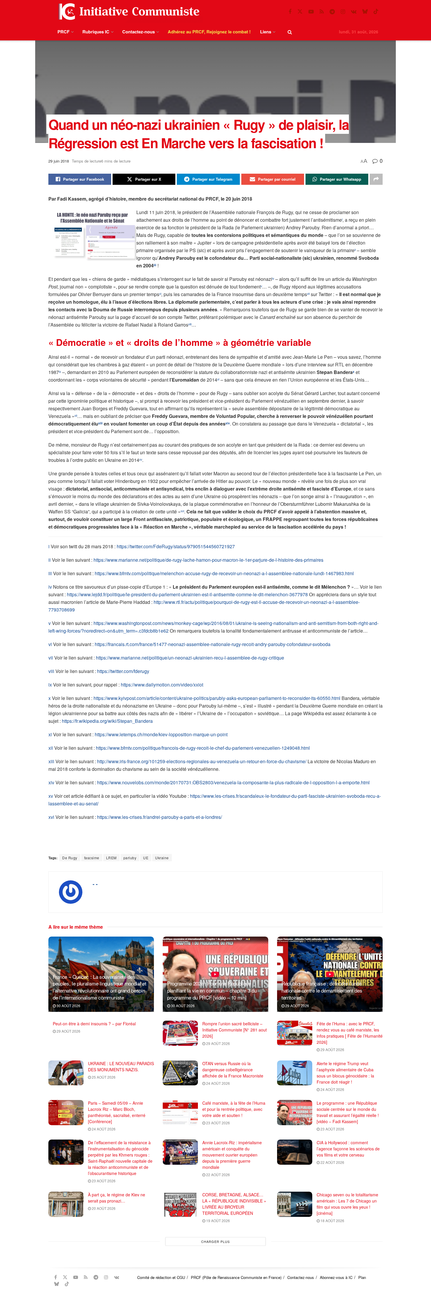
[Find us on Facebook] (290, 11)
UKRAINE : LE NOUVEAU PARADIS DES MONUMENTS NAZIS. (121, 1066)
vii (50, 657)
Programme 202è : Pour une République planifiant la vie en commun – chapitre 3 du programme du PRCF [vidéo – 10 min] (212, 990)
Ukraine (162, 857)
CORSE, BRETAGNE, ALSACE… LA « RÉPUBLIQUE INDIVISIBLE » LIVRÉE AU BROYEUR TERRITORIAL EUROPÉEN (234, 1204)
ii (49, 559)
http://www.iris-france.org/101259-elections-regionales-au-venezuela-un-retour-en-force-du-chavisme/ (201, 761)
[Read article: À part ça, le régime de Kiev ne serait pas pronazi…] (66, 1204)
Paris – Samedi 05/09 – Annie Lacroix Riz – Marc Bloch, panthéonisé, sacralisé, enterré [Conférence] (116, 1112)
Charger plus (215, 1241)
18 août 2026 (332, 1220)
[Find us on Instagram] (343, 11)
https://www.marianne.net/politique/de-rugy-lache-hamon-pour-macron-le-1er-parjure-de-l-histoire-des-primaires (208, 559)
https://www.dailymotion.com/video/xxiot (162, 684)
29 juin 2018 (58, 161)
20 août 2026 (103, 1208)
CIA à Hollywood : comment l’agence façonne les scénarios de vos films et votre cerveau (348, 1149)
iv (50, 586)
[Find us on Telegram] (332, 11)
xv (50, 795)
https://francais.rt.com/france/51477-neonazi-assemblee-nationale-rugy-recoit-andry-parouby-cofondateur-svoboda (212, 644)
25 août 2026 (103, 1077)
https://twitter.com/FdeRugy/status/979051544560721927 (176, 546)
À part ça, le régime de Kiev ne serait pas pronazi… (116, 1198)
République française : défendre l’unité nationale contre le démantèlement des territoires (321, 990)
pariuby (130, 857)
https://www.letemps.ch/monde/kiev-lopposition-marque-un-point (161, 734)
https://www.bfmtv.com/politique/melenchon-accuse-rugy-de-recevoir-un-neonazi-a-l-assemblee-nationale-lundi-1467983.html (224, 573)
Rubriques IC (95, 31)
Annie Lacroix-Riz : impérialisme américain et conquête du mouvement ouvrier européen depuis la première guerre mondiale (232, 1155)
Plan (362, 1277)
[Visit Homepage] (128, 11)
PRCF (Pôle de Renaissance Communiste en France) (236, 1277)
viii (51, 671)
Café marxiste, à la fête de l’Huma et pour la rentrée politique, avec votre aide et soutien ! (233, 1109)
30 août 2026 (68, 1005)
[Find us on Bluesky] (365, 11)
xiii (51, 761)
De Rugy (69, 857)
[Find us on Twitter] (300, 11)
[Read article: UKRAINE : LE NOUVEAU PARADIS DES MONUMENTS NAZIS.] (66, 1073)
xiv (51, 782)
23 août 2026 (217, 1122)
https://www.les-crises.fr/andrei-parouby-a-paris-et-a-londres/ (159, 817)
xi (50, 734)
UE (145, 857)
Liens (265, 31)
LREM (111, 857)
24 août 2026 (217, 1083)
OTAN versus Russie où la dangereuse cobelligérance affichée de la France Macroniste (232, 1069)
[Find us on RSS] (322, 11)
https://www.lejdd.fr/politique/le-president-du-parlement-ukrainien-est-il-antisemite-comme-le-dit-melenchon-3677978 (187, 594)
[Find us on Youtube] (311, 11)
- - (95, 884)
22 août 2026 (217, 1174)
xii (50, 747)
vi (50, 644)
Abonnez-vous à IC (336, 1277)
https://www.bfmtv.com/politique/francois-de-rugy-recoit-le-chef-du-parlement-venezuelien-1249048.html (203, 747)
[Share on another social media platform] (376, 179)
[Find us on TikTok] (376, 11)
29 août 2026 (296, 1005)
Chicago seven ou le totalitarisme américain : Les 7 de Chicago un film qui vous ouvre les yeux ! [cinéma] (347, 1204)
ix (50, 684)
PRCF (63, 31)
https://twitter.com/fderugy (123, 671)
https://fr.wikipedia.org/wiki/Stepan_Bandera (107, 721)
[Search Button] (290, 31)
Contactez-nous (138, 31)
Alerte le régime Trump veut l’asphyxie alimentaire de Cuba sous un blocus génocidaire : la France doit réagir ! (345, 1072)
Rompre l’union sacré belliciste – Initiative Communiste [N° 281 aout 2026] (234, 1030)
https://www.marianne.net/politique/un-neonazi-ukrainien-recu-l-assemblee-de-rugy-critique (190, 657)
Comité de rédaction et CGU (161, 1277)
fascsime (91, 857)
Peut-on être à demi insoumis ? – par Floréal (94, 1023)
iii (50, 573)
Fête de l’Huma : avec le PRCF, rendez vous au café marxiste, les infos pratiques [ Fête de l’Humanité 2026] (350, 1033)
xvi (51, 817)
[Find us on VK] (354, 11)
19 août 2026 (217, 1220)
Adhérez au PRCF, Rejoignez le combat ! (209, 31)
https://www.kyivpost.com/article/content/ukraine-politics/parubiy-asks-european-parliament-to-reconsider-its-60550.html (217, 698)
